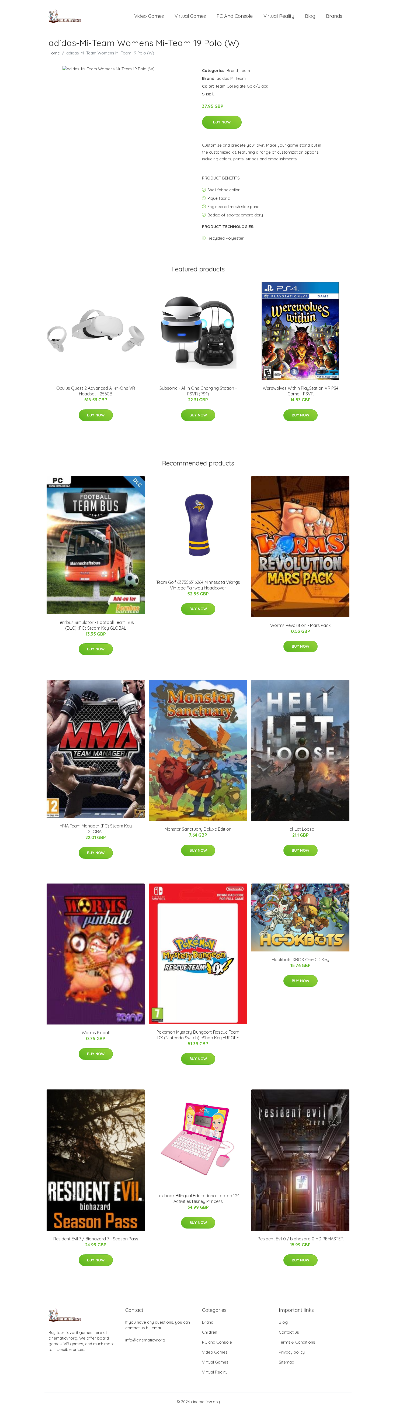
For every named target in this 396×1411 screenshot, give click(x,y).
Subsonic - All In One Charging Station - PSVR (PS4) (198, 390)
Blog (310, 16)
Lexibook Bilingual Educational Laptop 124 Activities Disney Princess (198, 1198)
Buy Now (222, 122)
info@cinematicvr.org (145, 1340)
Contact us (289, 1332)
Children (209, 1332)
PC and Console (235, 16)
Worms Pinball (96, 1032)
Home (54, 53)
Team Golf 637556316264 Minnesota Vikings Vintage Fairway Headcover (198, 585)
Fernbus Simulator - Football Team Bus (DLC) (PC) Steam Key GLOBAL (95, 625)
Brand (232, 70)
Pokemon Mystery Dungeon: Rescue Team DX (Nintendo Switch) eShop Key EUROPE (198, 1034)
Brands (334, 16)
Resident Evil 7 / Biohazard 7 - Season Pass (95, 1238)
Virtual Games (190, 16)
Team (245, 70)
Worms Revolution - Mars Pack (300, 625)
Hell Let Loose (300, 829)
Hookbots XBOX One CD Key (300, 959)
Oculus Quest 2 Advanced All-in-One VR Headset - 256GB (95, 390)
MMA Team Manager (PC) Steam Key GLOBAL (96, 828)
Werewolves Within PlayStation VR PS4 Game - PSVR (300, 390)
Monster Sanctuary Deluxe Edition (198, 829)
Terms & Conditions (297, 1342)
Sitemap (286, 1362)
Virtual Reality (278, 16)
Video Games (149, 16)
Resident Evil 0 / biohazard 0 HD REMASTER (300, 1238)
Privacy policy (292, 1352)
